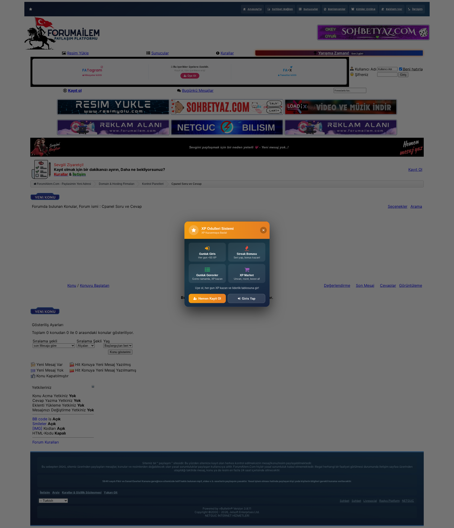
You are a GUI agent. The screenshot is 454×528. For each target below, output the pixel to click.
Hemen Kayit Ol (209, 298)
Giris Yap (248, 298)
